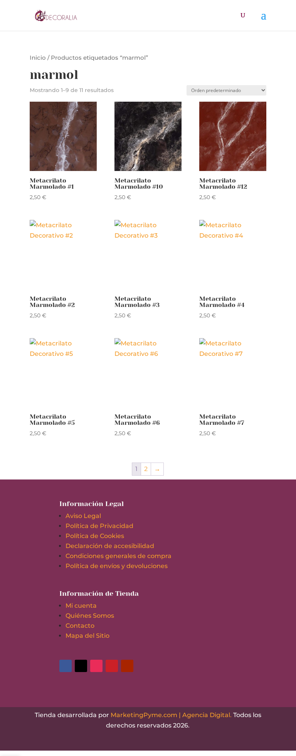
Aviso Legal (83, 516)
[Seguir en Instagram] (96, 666)
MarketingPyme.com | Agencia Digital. (171, 715)
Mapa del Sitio (87, 635)
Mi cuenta (81, 605)
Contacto (80, 625)
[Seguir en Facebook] (65, 666)
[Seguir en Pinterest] (112, 666)
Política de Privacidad (99, 526)
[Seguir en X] (81, 666)
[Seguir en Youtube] (127, 666)
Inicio (38, 57)
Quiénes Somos (90, 615)
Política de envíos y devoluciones (117, 566)
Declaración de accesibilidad (110, 546)
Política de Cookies (95, 536)
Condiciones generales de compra (119, 556)
